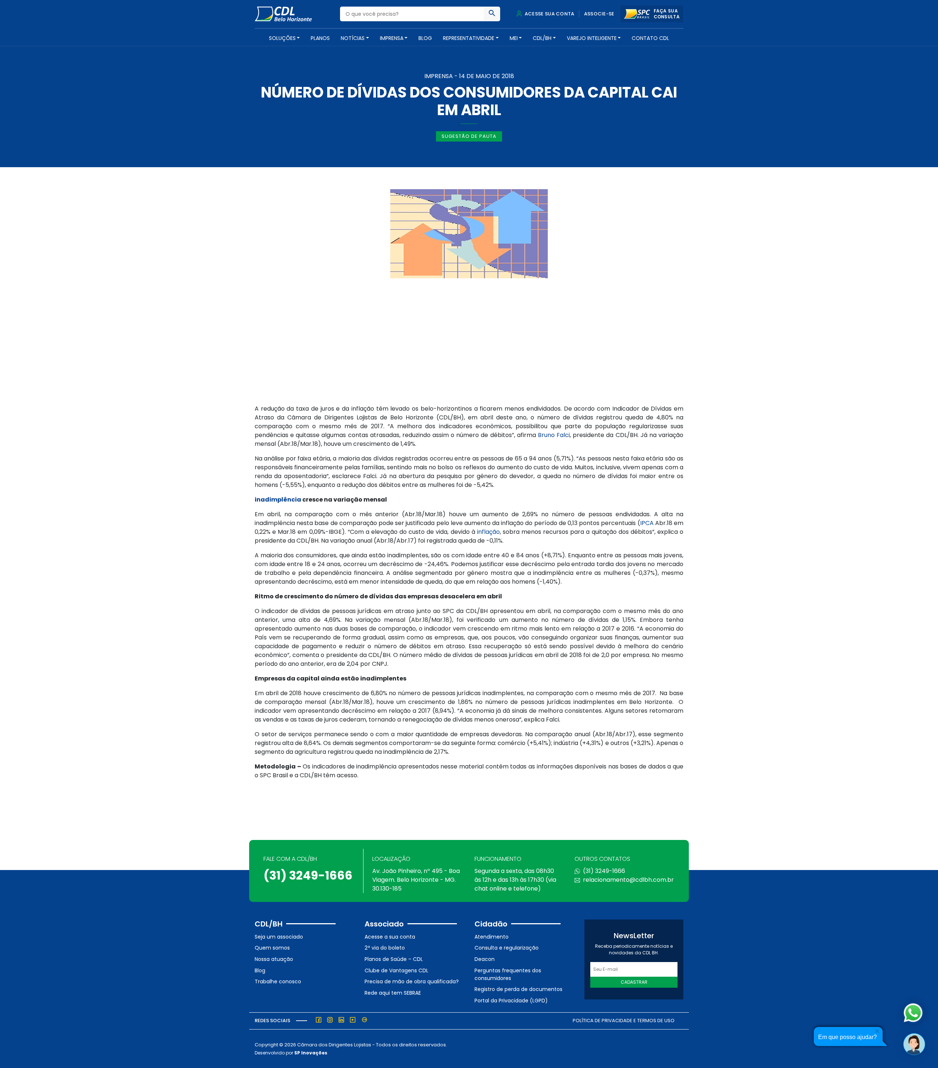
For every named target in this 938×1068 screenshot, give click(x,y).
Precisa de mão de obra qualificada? (412, 981)
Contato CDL (650, 38)
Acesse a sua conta (390, 936)
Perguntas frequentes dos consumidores (507, 974)
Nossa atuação (274, 959)
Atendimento (491, 936)
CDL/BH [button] (542, 38)
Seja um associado (279, 936)
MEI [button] (514, 38)
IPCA (647, 523)
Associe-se (599, 13)
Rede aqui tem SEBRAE (393, 993)
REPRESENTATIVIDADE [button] (468, 38)
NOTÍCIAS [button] (353, 38)
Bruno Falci (554, 435)
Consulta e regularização (506, 947)
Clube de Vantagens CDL (396, 970)
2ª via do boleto (385, 947)
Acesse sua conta (549, 13)
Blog (425, 38)
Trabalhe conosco (278, 981)
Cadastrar (634, 982)
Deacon (484, 959)
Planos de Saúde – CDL (394, 959)
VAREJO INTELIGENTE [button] (592, 38)
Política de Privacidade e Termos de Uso (624, 1020)
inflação (488, 532)
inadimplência (278, 499)
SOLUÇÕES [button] (282, 38)
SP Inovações (310, 1053)
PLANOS (320, 38)
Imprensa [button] (391, 38)
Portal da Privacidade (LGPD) (511, 1000)
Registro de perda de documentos (518, 989)
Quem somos (272, 947)
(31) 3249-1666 (307, 875)
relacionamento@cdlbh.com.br (628, 880)
